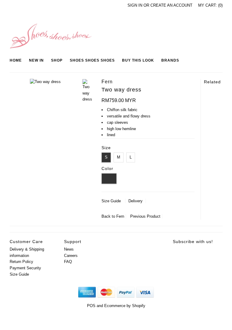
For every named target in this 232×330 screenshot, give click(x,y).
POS (91, 305)
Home (16, 60)
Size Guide (111, 201)
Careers (71, 255)
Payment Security (25, 268)
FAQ (68, 261)
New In (36, 60)
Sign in (134, 5)
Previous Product (145, 216)
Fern (120, 216)
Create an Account (171, 5)
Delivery (135, 201)
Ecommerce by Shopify (124, 305)
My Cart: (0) (210, 5)
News (69, 249)
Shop (57, 60)
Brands (170, 60)
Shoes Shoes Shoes (92, 60)
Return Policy (21, 261)
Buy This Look (138, 60)
